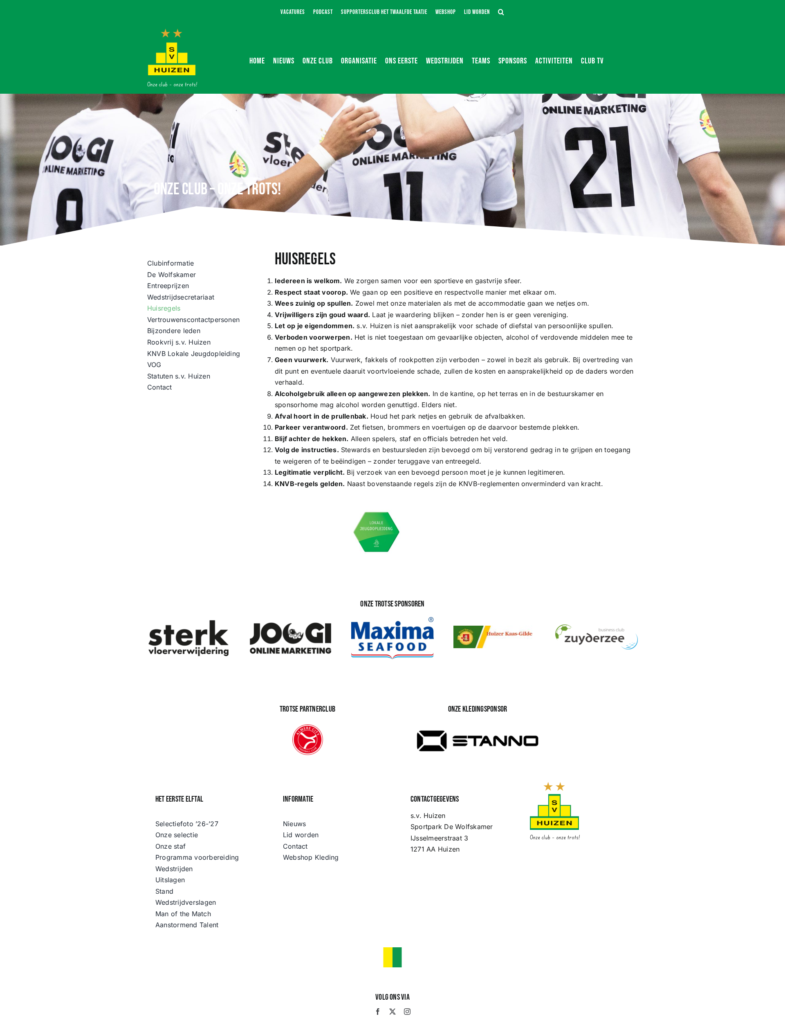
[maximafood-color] (392, 620)
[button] (501, 12)
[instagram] (407, 1011)
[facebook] (378, 1011)
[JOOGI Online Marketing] (290, 622)
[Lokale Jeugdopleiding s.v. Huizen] (376, 513)
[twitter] (392, 1011)
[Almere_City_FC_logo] (307, 727)
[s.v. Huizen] (171, 32)
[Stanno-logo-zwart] (477, 723)
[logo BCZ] (596, 628)
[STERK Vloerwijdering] (188, 622)
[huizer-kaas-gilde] (494, 629)
